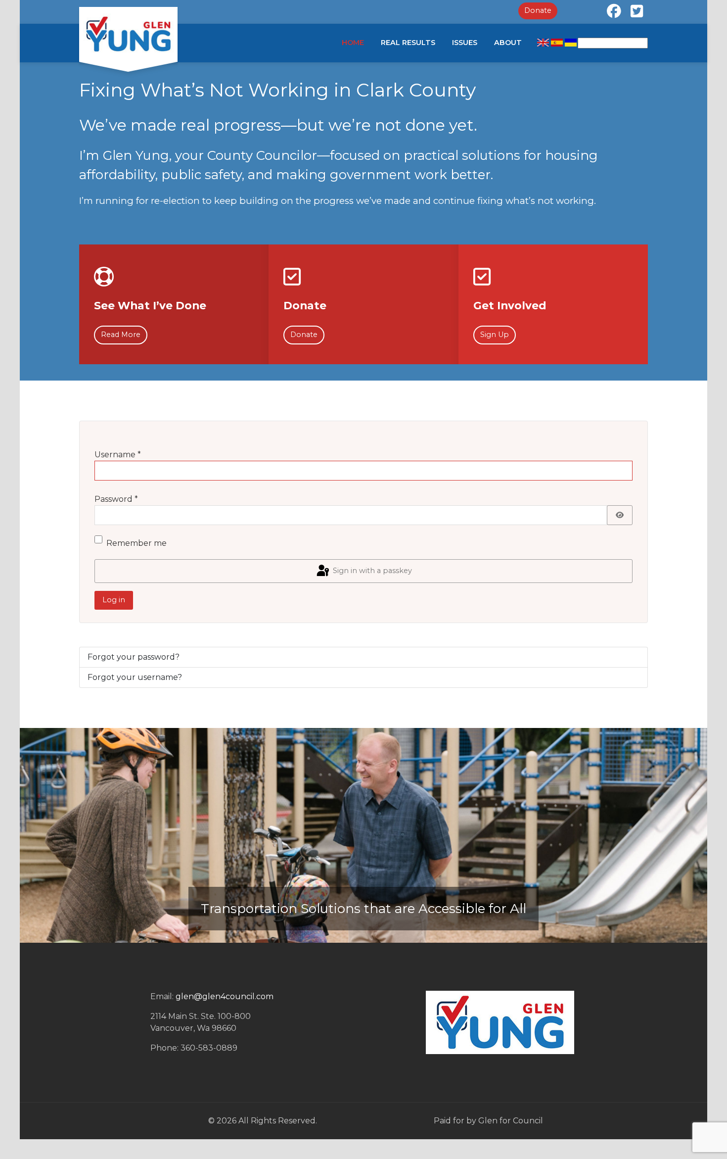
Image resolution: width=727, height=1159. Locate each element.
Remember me (136, 543)
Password (116, 499)
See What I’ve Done (150, 305)
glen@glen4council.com (224, 996)
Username (117, 454)
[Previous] (39, 835)
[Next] (687, 835)
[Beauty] (128, 34)
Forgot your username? (135, 677)
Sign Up (494, 334)
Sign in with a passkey (371, 570)
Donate (537, 10)
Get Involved (509, 305)
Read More (120, 334)
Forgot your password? (134, 657)
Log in (113, 599)
